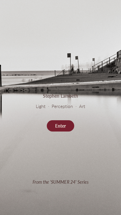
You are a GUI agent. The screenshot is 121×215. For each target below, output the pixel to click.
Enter (60, 126)
